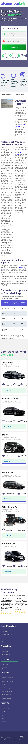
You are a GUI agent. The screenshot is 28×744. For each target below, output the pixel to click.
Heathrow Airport (7, 688)
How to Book (5, 631)
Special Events (6, 654)
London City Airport (7, 678)
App (3, 715)
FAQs (2, 736)
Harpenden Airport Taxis (20, 125)
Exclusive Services (7, 634)
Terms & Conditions (6, 738)
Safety (3, 718)
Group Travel (5, 638)
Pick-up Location (11, 33)
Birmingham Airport (7, 681)
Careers (4, 711)
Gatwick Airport (6, 698)
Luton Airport (6, 684)
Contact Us (8, 535)
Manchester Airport (7, 691)
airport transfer (19, 153)
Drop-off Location (11, 39)
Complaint (5, 81)
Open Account (23, 80)
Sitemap (13, 739)
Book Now (7, 390)
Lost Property (14, 81)
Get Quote (14, 47)
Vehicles (4, 641)
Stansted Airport (6, 695)
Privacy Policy (4, 739)
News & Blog (5, 708)
